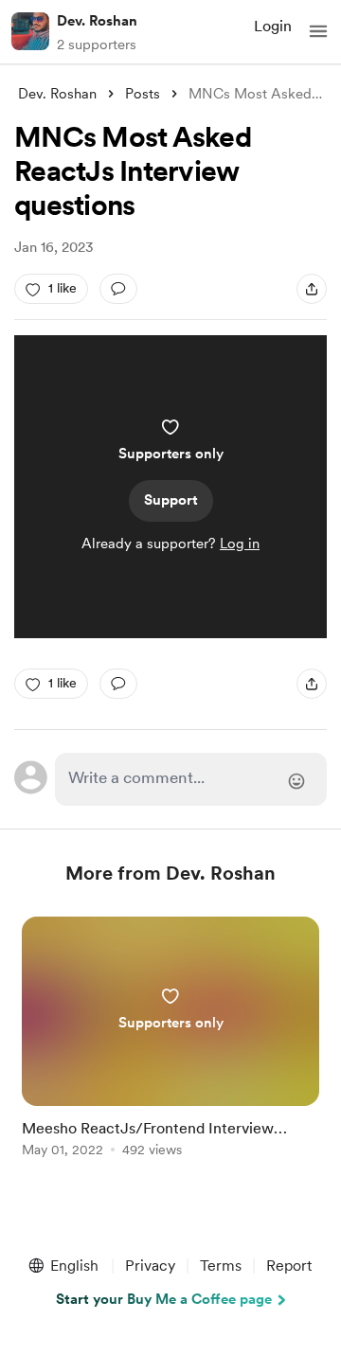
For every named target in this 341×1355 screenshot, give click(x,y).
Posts (142, 93)
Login (273, 26)
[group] (170, 1048)
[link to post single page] (170, 1040)
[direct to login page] (191, 779)
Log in (240, 543)
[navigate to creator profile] (30, 31)
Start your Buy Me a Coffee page (164, 1299)
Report (289, 1266)
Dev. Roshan (97, 20)
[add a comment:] (118, 289)
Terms (221, 1266)
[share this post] (311, 289)
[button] (318, 31)
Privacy (150, 1266)
